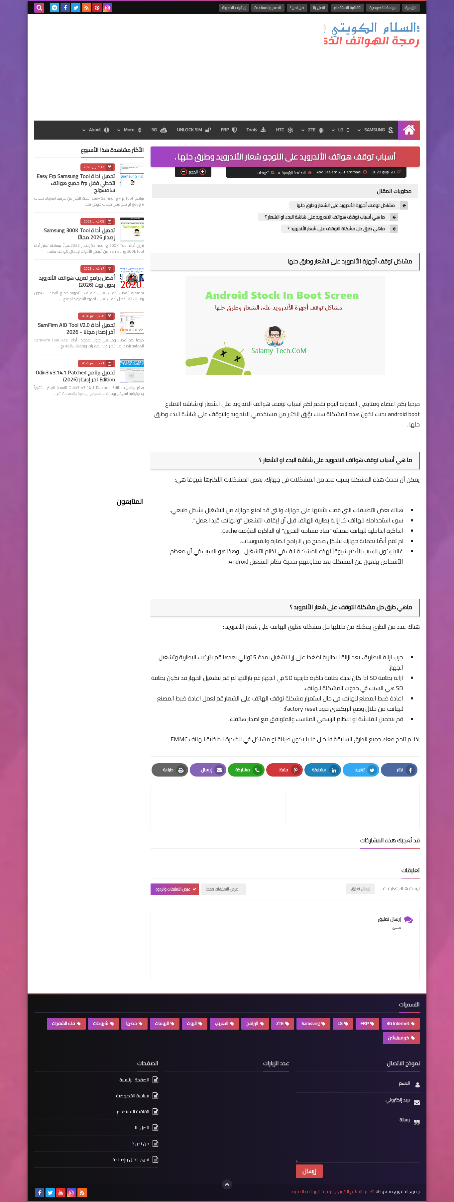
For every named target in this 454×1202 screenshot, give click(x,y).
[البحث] (39, 8)
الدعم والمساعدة (268, 7)
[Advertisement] (155, 67)
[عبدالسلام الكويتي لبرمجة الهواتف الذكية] (371, 35)
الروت (192, 1023)
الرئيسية (410, 7)
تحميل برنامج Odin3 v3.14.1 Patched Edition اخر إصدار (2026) (75, 375)
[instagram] (107, 7)
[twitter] (75, 7)
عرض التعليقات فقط (222, 889)
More (129, 129)
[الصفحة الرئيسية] (409, 130)
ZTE (311, 129)
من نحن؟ (297, 7)
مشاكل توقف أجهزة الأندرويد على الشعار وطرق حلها (345, 205)
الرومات (162, 1023)
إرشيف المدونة (234, 7)
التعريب (221, 1023)
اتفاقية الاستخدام (347, 7)
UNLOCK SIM (189, 129)
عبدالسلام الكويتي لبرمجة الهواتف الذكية (330, 1191)
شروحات (263, 172)
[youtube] (60, 1192)
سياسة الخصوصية (383, 7)
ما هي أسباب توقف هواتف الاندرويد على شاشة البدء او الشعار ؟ (325, 217)
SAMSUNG (374, 129)
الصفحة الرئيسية (294, 172)
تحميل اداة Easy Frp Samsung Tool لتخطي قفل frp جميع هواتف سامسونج (76, 183)
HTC (280, 129)
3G (154, 129)
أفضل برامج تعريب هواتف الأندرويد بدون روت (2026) (77, 281)
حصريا (131, 1023)
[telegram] (54, 7)
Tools (252, 129)
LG (340, 129)
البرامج (252, 1023)
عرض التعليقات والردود (173, 889)
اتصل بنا (319, 7)
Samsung (310, 1023)
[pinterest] (97, 7)
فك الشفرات (63, 1023)
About (95, 129)
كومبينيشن (398, 1037)
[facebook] (65, 7)
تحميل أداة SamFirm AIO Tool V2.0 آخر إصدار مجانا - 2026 (76, 328)
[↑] (227, 1184)
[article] (221, 807)
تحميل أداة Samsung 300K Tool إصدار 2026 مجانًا (79, 233)
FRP (225, 129)
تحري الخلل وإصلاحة (130, 1159)
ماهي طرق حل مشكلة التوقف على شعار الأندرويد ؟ (336, 229)
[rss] (86, 7)
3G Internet (398, 1023)
